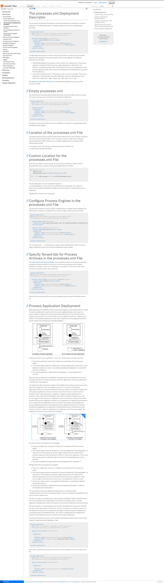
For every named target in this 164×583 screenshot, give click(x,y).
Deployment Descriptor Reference (42, 81)
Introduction (6, 12)
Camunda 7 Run (7, 39)
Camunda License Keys (9, 64)
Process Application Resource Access (12, 30)
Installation (6, 73)
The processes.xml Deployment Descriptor (12, 23)
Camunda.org (94, 6)
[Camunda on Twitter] (30, 8)
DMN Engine (6, 57)
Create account (103, 2)
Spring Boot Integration (9, 43)
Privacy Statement (75, 581)
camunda (60, 581)
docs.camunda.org (37, 581)
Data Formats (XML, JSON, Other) (12, 53)
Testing (5, 49)
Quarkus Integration (8, 45)
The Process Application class (12, 21)
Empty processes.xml (100, 12)
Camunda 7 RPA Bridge (9, 68)
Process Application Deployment (103, 28)
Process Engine (7, 16)
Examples (5, 80)
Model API (6, 51)
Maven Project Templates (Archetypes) (10, 34)
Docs (95, 2)
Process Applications (8, 18)
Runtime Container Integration (11, 37)
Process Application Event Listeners (11, 27)
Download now (103, 41)
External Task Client (8, 66)
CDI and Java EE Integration (10, 47)
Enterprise (52, 6)
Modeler (5, 75)
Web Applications (8, 78)
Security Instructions (8, 61)
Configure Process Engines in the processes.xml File (103, 21)
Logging (5, 59)
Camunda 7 (30, 6)
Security (59, 6)
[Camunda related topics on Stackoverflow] (32, 8)
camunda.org (28, 581)
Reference (5, 70)
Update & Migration (9, 83)
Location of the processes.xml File (104, 14)
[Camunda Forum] (34, 8)
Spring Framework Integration (11, 41)
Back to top (160, 581)
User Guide (6, 14)
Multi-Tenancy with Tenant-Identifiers (43, 262)
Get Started (22, 6)
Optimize (37, 6)
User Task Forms (7, 55)
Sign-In (111, 2)
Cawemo (44, 6)
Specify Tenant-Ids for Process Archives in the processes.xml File (104, 25)
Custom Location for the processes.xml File (101, 17)
